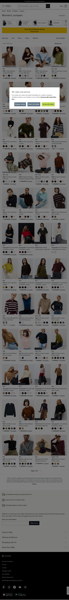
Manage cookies (20, 104)
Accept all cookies (48, 104)
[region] (34, 98)
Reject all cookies (33, 104)
